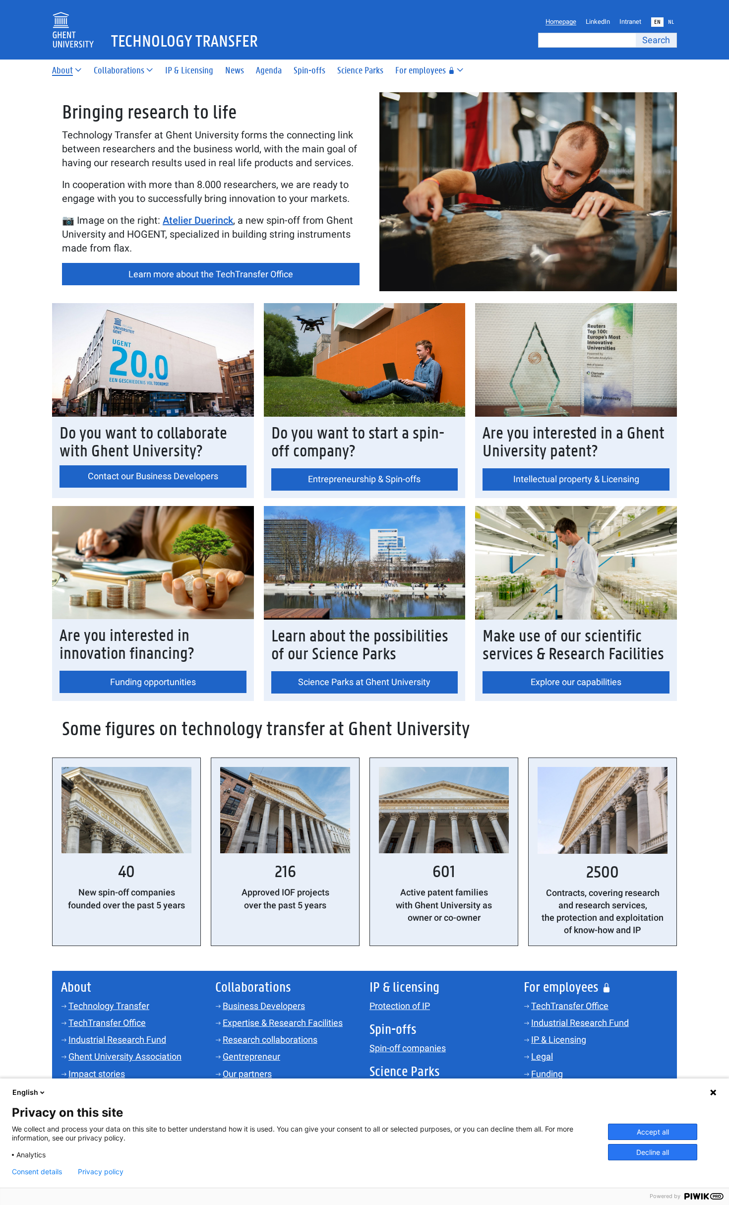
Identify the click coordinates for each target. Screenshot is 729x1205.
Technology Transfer (108, 1006)
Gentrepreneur (251, 1056)
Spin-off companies (407, 1048)
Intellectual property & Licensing (576, 479)
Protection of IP (399, 1006)
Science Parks (360, 70)
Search (656, 40)
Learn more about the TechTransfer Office (210, 274)
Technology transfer (184, 42)
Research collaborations (270, 1039)
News (234, 70)
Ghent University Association (125, 1056)
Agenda (269, 70)
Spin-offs (309, 70)
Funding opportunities (153, 682)
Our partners (247, 1074)
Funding (547, 1074)
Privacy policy (100, 1172)
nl (671, 22)
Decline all (652, 1152)
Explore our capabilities (576, 682)
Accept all (653, 1132)
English (25, 1092)
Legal (542, 1056)
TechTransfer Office (107, 1022)
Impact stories (96, 1074)
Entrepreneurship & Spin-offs (364, 479)
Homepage (561, 21)
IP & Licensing (189, 70)
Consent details (37, 1172)
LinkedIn (598, 21)
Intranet (630, 21)
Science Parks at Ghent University (364, 682)
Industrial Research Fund (117, 1039)
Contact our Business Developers (153, 476)
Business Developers (264, 1006)
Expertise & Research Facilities (283, 1022)
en (657, 22)
